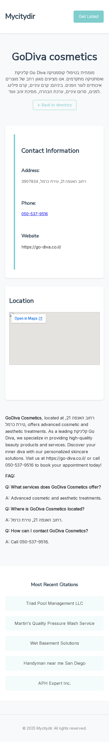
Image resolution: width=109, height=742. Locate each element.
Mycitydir (20, 16)
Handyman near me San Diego (54, 663)
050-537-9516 (34, 213)
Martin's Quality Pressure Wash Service (54, 623)
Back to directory (54, 105)
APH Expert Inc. (54, 683)
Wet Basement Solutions (54, 643)
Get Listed (88, 16)
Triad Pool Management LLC (54, 603)
